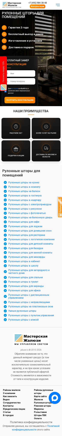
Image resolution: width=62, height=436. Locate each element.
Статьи (7, 412)
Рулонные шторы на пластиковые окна (30, 306)
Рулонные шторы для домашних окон (29, 230)
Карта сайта (40, 396)
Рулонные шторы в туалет (23, 281)
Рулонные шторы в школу (23, 265)
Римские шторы (42, 406)
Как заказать (10, 396)
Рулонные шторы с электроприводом (29, 204)
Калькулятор (60, 205)
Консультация (37, 6)
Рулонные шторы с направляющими (29, 302)
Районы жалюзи (11, 390)
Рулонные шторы (43, 402)
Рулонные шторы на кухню (23, 182)
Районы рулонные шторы (43, 391)
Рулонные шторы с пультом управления (31, 315)
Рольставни (40, 412)
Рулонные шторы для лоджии (25, 226)
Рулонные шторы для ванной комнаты (30, 252)
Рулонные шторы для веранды (26, 286)
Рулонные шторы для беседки (25, 248)
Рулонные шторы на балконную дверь (30, 217)
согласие (14, 88)
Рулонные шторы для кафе (23, 221)
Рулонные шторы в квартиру (24, 200)
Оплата (38, 418)
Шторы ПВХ (40, 415)
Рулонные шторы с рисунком (25, 208)
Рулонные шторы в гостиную (25, 195)
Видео (6, 399)
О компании (9, 393)
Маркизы (39, 409)
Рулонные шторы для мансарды (26, 257)
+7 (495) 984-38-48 (37, 3)
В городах (8, 415)
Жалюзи (38, 399)
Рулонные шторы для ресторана (26, 235)
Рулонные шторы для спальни (25, 277)
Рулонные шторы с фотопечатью (27, 213)
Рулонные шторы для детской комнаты (30, 243)
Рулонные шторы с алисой (23, 319)
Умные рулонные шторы (22, 310)
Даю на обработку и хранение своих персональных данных (19, 91)
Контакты (8, 406)
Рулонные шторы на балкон (24, 191)
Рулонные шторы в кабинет (24, 261)
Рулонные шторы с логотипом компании (31, 239)
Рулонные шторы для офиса (24, 290)
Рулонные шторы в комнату (24, 186)
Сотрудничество (12, 402)
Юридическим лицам (14, 409)
